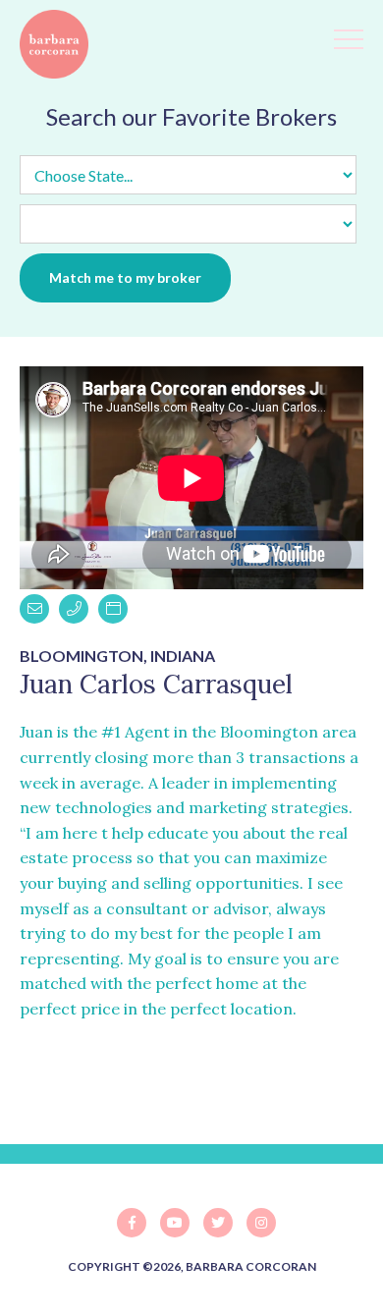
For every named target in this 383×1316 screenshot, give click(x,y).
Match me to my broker (125, 277)
